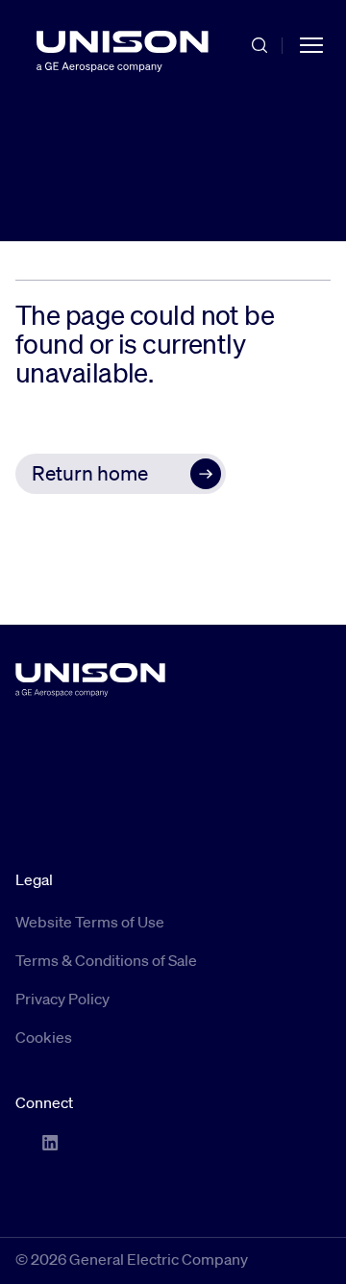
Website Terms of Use (89, 921)
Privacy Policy (62, 998)
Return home (90, 472)
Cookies (43, 1037)
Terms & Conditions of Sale (106, 960)
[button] (120, 474)
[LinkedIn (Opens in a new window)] (50, 1142)
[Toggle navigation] (311, 44)
